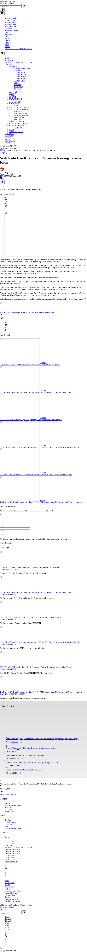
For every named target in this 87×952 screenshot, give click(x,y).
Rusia (7, 45)
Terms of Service (11, 862)
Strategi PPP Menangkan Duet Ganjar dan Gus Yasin (25, 755)
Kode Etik (8, 845)
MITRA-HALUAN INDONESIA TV (18, 49)
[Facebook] (5, 198)
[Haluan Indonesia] (7, 3)
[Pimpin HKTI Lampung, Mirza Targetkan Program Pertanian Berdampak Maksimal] (20, 363)
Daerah (7, 803)
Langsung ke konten (7, 1)
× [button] (1, 909)
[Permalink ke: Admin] (2, 171)
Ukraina (7, 47)
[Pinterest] (5, 871)
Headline (8, 820)
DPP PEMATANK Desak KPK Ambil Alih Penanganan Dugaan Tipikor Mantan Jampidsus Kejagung (36, 475)
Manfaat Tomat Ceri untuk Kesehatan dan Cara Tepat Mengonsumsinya (32, 763)
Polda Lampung (10, 822)
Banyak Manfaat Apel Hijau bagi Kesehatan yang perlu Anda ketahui (31, 748)
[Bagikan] (2, 182)
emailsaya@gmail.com (8, 794)
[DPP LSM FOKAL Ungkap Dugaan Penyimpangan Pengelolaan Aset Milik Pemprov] (20, 418)
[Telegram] (5, 203)
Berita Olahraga (10, 22)
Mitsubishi (8, 38)
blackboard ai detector (12, 901)
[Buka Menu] (2, 13)
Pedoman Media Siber (12, 849)
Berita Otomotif (10, 18)
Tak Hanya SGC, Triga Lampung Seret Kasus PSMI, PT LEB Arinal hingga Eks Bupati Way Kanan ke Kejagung (41, 502)
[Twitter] (6, 201)
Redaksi (7, 860)
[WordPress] (5, 873)
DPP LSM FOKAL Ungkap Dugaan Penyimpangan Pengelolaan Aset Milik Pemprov (31, 420)
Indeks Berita (9, 841)
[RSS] (5, 877)
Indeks (7, 839)
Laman (7, 927)
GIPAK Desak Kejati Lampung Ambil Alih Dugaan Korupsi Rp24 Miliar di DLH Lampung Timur (35, 392)
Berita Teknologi (11, 26)
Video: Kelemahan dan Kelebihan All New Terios (24, 770)
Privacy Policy (10, 855)
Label (7, 923)
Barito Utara (9, 807)
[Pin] (6, 207)
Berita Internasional (11, 30)
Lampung (3, 153)
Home (7, 917)
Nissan (7, 32)
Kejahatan (8, 28)
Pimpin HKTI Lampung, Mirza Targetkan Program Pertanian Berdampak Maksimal (30, 365)
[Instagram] (5, 875)
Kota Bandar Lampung (13, 805)
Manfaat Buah (10, 20)
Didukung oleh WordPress (9, 905)
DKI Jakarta (9, 41)
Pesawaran (8, 824)
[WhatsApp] (5, 209)
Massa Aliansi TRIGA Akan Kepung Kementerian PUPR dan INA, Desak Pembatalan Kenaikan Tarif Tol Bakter (40, 447)
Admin (2, 174)
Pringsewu (8, 809)
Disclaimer (8, 837)
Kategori (8, 919)
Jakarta (42, 500)
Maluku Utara (9, 811)
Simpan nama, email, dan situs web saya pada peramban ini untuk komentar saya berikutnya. (36, 539)
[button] (23, 6)
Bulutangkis (9, 34)
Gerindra (8, 43)
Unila (6, 826)
